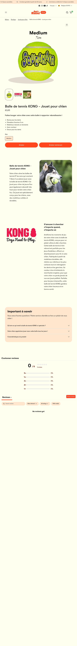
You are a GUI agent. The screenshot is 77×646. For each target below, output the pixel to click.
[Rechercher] (67, 12)
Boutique (13, 19)
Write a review (71, 396)
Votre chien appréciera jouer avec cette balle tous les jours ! (28, 331)
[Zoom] (66, 24)
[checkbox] (55, 403)
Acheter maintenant (55, 145)
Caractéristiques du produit (17, 337)
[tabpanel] (38, 418)
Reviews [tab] (6, 397)
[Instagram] (42, 5)
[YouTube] (44, 5)
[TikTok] (47, 5)
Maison (7, 19)
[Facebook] (39, 5)
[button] (38, 373)
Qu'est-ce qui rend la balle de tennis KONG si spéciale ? (27, 325)
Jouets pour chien (22, 19)
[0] (70, 12)
